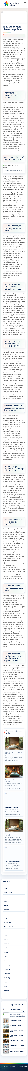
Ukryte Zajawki (8, 978)
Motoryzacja (7, 922)
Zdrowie (6, 995)
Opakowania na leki (15, 1020)
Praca (5, 935)
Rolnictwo (7, 948)
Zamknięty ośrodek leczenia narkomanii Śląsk (17, 1010)
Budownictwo (8, 893)
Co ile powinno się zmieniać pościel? (13, 753)
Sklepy (6, 952)
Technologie (7, 965)
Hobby (6, 905)
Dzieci (5, 897)
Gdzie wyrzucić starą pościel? (11, 780)
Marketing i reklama (10, 914)
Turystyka (7, 973)
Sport (5, 956)
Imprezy (6, 910)
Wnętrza (6, 990)
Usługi (5, 986)
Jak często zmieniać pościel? (11, 834)
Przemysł (6, 944)
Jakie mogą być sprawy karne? (17, 1046)
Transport (7, 969)
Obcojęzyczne (8, 931)
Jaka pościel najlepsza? (12, 862)
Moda (5, 918)
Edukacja (6, 901)
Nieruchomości (8, 927)
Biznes (6, 888)
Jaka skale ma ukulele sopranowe (16, 1041)
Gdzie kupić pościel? (11, 808)
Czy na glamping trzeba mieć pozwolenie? (17, 1005)
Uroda (5, 982)
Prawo (6, 939)
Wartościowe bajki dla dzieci (16, 1030)
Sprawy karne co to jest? (17, 1051)
